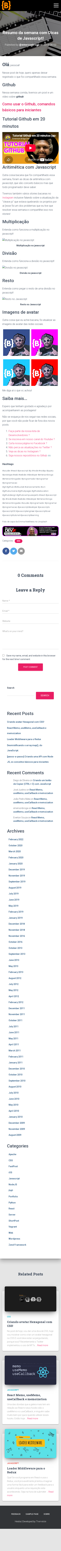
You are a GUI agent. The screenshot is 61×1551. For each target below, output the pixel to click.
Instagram (8, 197)
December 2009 (17, 1123)
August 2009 (15, 1135)
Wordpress (14, 1238)
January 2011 (16, 1062)
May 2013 (13, 966)
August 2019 (15, 887)
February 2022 (16, 839)
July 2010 (13, 1093)
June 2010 (14, 1099)
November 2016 (17, 936)
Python (12, 1202)
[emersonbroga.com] (18, 9)
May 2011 (13, 1038)
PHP (11, 1190)
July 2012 (13, 984)
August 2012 (15, 978)
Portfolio (13, 1196)
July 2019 (13, 893)
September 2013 (17, 954)
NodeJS (13, 1184)
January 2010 (16, 1117)
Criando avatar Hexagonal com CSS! (25, 722)
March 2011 (15, 1050)
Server (12, 1214)
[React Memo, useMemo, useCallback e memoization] (30, 1370)
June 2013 (14, 960)
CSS (11, 1160)
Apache (12, 1154)
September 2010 (17, 1080)
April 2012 (14, 996)
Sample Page (32, 1514)
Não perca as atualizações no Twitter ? (30, 447)
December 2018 (17, 924)
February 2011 (16, 1056)
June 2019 (14, 899)
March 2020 (15, 851)
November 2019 (17, 875)
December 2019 (17, 869)
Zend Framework (17, 1245)
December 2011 (17, 1008)
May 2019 (13, 906)
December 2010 (17, 1068)
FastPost (13, 1166)
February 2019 (16, 912)
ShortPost (14, 1221)
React (11, 1208)
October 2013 (15, 948)
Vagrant (13, 1226)
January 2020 (16, 863)
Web (18, 541)
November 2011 (17, 1014)
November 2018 (17, 930)
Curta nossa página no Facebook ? (28, 443)
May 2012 (13, 990)
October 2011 (15, 1020)
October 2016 (15, 942)
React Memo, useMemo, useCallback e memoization (27, 1397)
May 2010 (13, 1105)
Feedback (15, 1514)
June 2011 (14, 1032)
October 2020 (15, 845)
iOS (10, 1172)
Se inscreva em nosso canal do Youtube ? (32, 439)
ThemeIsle (41, 1521)
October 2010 (15, 1074)
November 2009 (17, 1129)
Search (10, 688)
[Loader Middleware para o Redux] (30, 1443)
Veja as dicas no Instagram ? (25, 451)
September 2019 (17, 881)
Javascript (14, 1178)
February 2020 (16, 857)
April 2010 (14, 1111)
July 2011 (13, 1026)
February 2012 (16, 1002)
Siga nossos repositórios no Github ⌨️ (30, 455)
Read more (42, 1345)
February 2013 (16, 972)
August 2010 (15, 1086)
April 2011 (14, 1044)
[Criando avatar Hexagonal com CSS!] (30, 1299)
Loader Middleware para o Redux (24, 739)
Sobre (47, 1514)
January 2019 (16, 918)
